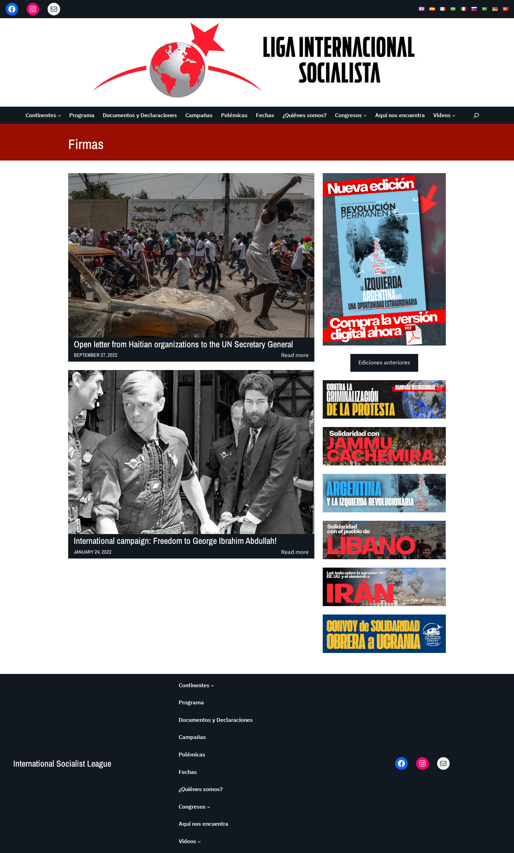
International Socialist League (62, 763)
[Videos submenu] (454, 115)
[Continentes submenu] (59, 115)
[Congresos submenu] (365, 115)
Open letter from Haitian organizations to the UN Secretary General (183, 344)
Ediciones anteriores (384, 362)
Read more (295, 355)
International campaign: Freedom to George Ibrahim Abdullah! (175, 541)
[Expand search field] (476, 115)
